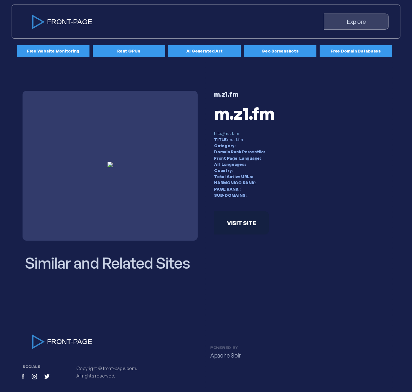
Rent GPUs (128, 50)
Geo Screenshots (279, 50)
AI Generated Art (204, 50)
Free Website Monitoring (53, 50)
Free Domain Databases (356, 50)
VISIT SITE (241, 222)
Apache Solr (225, 356)
